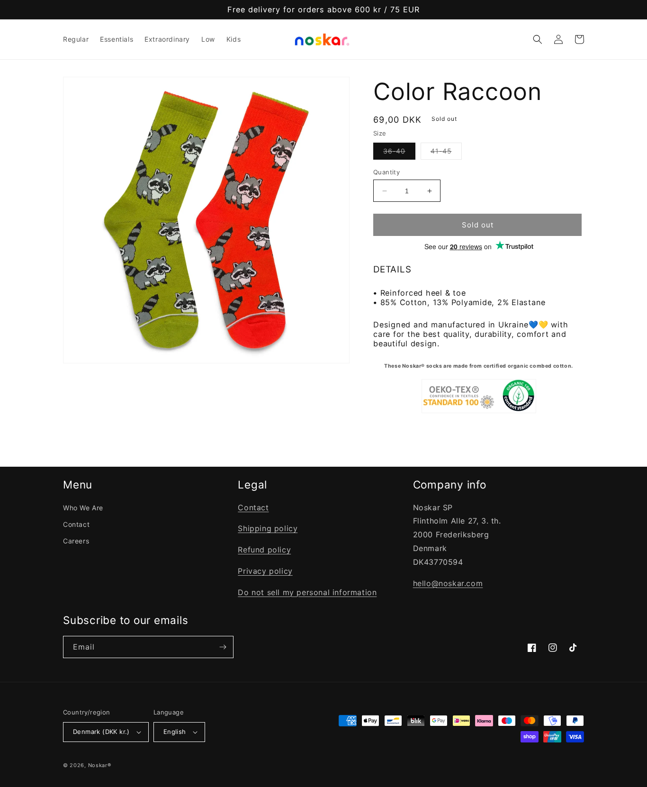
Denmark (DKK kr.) (101, 731)
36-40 (399, 153)
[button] (537, 39)
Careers (76, 541)
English (174, 731)
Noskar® (99, 765)
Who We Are (83, 508)
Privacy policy (265, 571)
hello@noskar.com (448, 583)
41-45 (446, 153)
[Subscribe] (222, 647)
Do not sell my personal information (307, 592)
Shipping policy (267, 528)
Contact (76, 524)
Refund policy (264, 549)
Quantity (386, 172)
